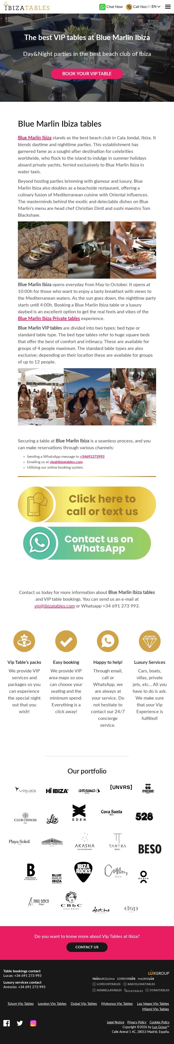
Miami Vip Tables (155, 1009)
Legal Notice (115, 1022)
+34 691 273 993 (121, 606)
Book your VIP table (87, 74)
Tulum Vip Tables (20, 1004)
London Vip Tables (52, 1004)
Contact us (87, 947)
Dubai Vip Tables (84, 1004)
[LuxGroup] (159, 972)
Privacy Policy (136, 1022)
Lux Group (159, 1027)
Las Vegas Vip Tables (153, 1004)
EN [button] (154, 6)
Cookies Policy (159, 1022)
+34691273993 (92, 456)
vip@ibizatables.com (66, 462)
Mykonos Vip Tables (117, 1004)
